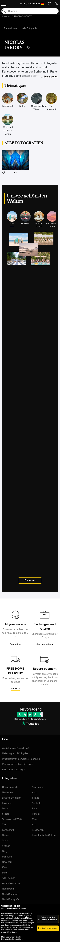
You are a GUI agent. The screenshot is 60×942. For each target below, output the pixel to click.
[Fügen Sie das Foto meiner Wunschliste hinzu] (15, 162)
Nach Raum (8, 889)
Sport (5, 841)
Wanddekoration (11, 883)
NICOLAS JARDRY (23, 17)
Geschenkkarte (10, 787)
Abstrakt (36, 803)
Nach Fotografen (11, 899)
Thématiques (10, 28)
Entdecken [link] (29, 580)
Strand (35, 798)
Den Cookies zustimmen (47, 928)
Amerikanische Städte (44, 835)
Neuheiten (7, 793)
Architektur (38, 787)
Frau (34, 809)
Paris (5, 873)
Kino (4, 867)
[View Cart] (56, 4)
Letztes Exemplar (11, 798)
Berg (4, 851)
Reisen (5, 835)
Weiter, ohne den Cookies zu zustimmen (47, 919)
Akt (34, 825)
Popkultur (7, 857)
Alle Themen (8, 878)
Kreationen (38, 830)
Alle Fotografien (30, 28)
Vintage (6, 846)
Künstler (6, 17)
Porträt (36, 814)
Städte (5, 814)
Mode (5, 809)
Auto (34, 793)
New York (7, 862)
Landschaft (8, 830)
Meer (34, 819)
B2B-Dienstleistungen (13, 770)
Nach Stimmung (10, 894)
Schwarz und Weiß (12, 819)
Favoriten (7, 803)
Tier (4, 825)
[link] (30, 4)
